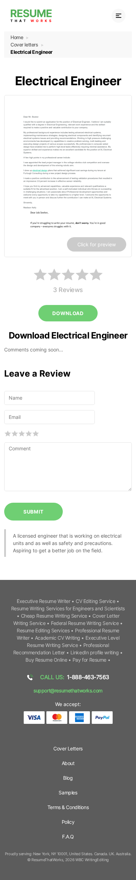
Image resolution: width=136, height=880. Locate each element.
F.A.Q (68, 836)
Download (68, 313)
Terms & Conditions (68, 807)
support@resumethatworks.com (68, 690)
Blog (68, 778)
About (68, 763)
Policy (68, 822)
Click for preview (96, 244)
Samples (68, 792)
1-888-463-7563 (74, 677)
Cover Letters (68, 748)
